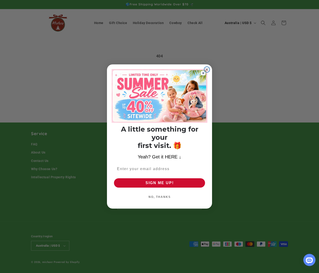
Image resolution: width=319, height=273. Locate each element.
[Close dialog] (207, 69)
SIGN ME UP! (159, 183)
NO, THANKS (160, 197)
